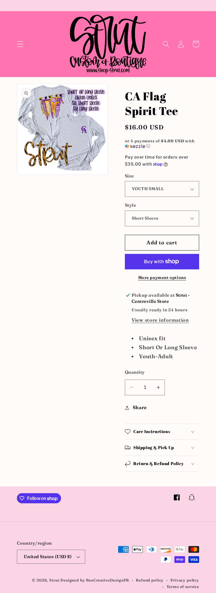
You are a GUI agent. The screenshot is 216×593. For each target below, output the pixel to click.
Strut (54, 580)
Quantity (135, 372)
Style (130, 205)
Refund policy (150, 580)
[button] (20, 44)
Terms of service (182, 586)
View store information (160, 320)
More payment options (162, 277)
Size (129, 176)
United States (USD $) (48, 556)
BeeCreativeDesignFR (107, 580)
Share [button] (140, 407)
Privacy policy (184, 580)
